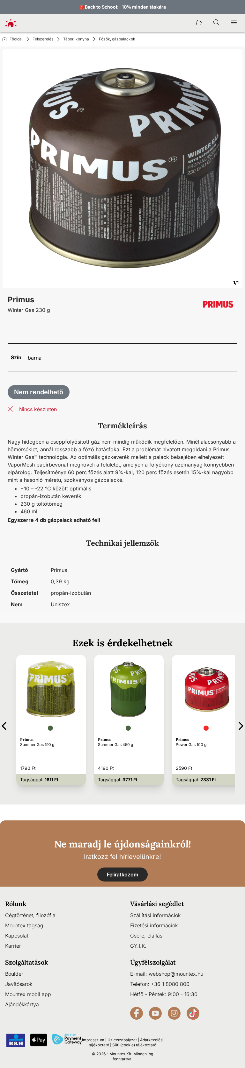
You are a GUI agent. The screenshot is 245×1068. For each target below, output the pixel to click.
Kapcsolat (16, 935)
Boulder (14, 974)
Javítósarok (18, 984)
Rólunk (15, 904)
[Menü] (234, 23)
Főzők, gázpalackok (117, 39)
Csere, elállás (146, 935)
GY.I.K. (138, 946)
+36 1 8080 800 (170, 984)
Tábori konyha (76, 39)
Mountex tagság (24, 925)
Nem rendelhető (38, 392)
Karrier (13, 946)
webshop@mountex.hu (176, 974)
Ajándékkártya (22, 1004)
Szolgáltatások (26, 962)
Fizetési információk (154, 925)
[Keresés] (216, 23)
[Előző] (4, 725)
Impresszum (93, 1039)
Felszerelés (43, 39)
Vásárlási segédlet (157, 904)
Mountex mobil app (28, 994)
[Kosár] (199, 23)
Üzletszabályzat (122, 1039)
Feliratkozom (122, 874)
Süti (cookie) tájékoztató (134, 1045)
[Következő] (241, 725)
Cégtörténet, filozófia (30, 915)
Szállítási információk (155, 915)
